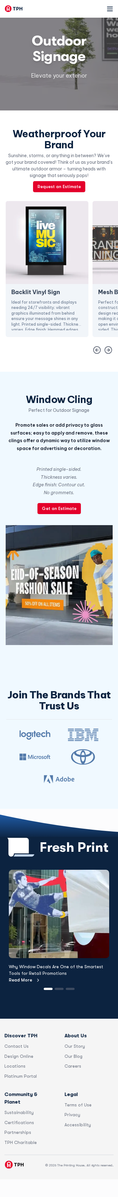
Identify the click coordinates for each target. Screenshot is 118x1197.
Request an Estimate (59, 186)
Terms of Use (78, 1104)
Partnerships (17, 1132)
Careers (73, 1066)
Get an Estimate (59, 508)
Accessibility (78, 1124)
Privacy (72, 1114)
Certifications (19, 1122)
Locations (14, 1066)
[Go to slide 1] (48, 989)
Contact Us (16, 1046)
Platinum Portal (20, 1076)
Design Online (18, 1056)
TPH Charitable (20, 1142)
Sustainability (19, 1112)
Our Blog (73, 1056)
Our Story (75, 1046)
